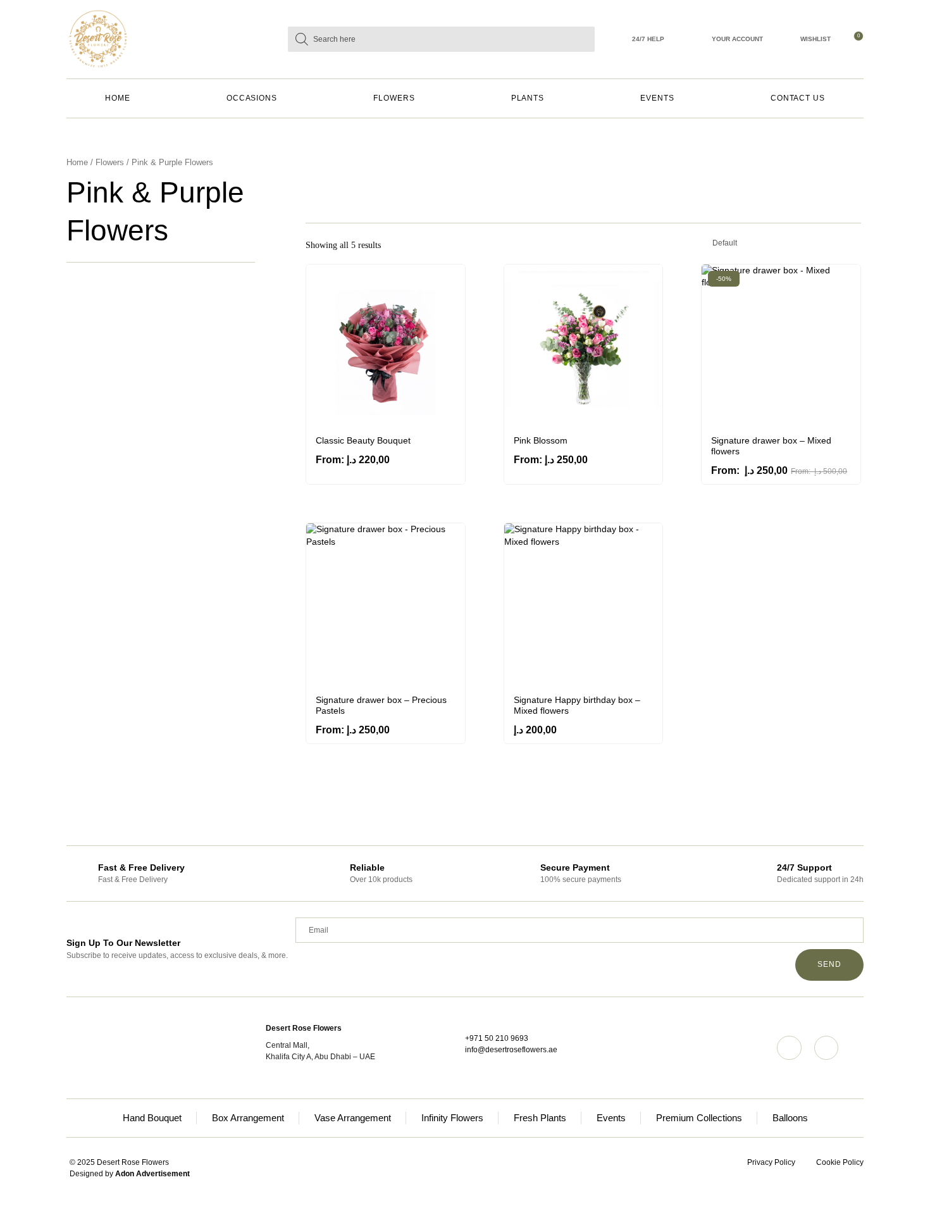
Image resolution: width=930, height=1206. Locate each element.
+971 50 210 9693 (496, 1038)
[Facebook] (826, 1048)
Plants (528, 98)
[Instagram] (789, 1048)
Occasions (251, 98)
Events (657, 98)
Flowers (393, 98)
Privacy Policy (771, 1162)
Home (117, 98)
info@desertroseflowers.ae (511, 1049)
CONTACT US (798, 98)
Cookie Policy (840, 1162)
